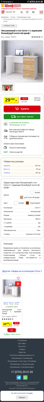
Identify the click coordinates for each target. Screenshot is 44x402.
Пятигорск (7, 2)
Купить (25, 108)
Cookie (30, 393)
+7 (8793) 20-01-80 (35, 1)
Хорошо (22, 397)
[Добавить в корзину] (11, 330)
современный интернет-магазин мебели (18, 9)
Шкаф (13, 5)
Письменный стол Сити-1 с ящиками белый (11, 312)
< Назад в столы (9, 25)
